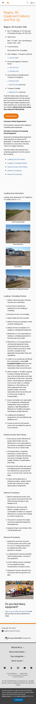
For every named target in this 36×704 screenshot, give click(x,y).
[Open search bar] (27, 2)
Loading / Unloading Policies (17, 163)
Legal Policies (24, 673)
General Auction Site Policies (17, 167)
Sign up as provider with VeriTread (17, 611)
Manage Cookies (6, 696)
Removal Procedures (14, 174)
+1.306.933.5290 (13, 81)
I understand (18, 700)
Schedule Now (11, 116)
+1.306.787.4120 (13, 67)
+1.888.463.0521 (13, 92)
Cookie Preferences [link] (18, 677)
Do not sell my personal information (18, 675)
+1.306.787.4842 (13, 58)
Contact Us (26, 638)
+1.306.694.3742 (13, 71)
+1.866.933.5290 (13, 84)
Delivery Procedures (14, 170)
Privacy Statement (12, 673)
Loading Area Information (16, 159)
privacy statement (21, 696)
